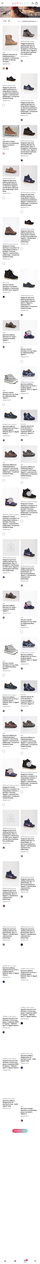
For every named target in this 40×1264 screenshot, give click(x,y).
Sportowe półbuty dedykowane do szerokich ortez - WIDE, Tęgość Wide (28, 1058)
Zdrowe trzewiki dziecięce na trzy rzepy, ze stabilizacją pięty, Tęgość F (29, 351)
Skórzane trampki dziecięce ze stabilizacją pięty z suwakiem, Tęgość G (29, 1111)
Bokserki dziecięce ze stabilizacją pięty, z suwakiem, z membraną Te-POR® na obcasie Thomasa (11, 58)
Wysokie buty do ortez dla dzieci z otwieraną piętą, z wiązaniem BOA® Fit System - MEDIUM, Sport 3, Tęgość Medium (11, 1022)
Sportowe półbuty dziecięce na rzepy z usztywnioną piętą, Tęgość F (9, 337)
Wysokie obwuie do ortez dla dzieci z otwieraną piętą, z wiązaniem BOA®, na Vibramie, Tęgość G (27, 429)
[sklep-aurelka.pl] (20, 3)
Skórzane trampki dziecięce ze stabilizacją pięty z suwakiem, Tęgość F (11, 144)
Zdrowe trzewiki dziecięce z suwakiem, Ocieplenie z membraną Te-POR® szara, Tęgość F (11, 287)
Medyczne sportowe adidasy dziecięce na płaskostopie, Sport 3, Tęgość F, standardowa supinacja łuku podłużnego (10, 894)
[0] (25, 1261)
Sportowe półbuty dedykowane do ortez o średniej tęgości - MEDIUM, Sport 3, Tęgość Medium (29, 387)
